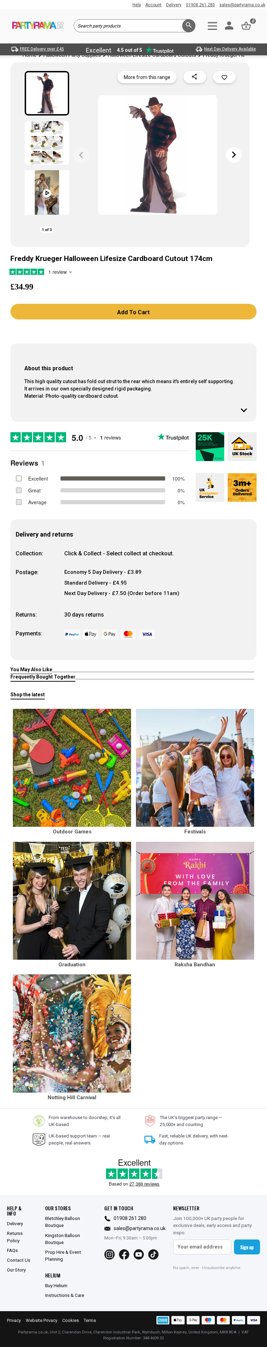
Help (136, 4)
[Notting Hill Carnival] (72, 1033)
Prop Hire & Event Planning (63, 1255)
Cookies (70, 1320)
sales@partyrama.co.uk (242, 4)
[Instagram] (109, 1254)
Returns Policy (15, 1236)
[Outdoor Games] (72, 768)
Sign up (247, 1247)
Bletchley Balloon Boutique (62, 1221)
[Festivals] (195, 768)
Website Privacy (41, 1320)
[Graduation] (72, 901)
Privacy (14, 1320)
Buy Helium (56, 1285)
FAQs (12, 1250)
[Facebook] (124, 1254)
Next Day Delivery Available (230, 49)
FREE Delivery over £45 (42, 49)
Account (153, 4)
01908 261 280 (200, 4)
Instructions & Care (64, 1295)
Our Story (16, 1270)
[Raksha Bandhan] (195, 901)
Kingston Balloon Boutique (62, 1239)
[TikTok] (153, 1254)
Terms (90, 1320)
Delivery (173, 4)
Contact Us (18, 1260)
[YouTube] (139, 1254)
